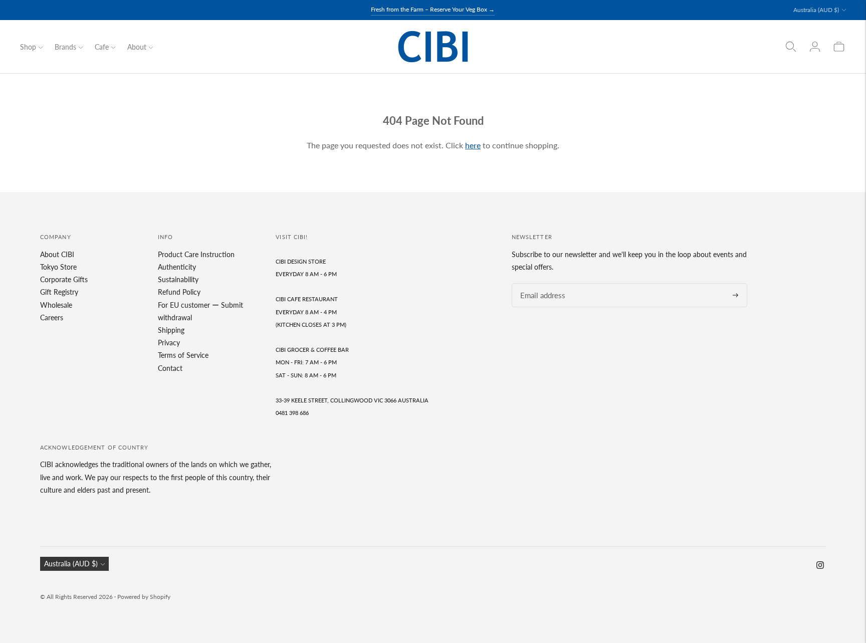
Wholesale (56, 305)
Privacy (169, 342)
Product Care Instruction (196, 254)
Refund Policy (179, 292)
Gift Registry (59, 292)
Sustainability (178, 279)
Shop (28, 47)
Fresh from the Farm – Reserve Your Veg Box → (433, 9)
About (136, 47)
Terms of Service (183, 355)
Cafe (102, 47)
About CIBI (57, 254)
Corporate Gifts (64, 279)
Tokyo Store (58, 267)
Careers (51, 317)
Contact (170, 368)
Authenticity (177, 267)
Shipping (171, 330)
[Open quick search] (791, 47)
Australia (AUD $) (816, 10)
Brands (65, 47)
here (473, 145)
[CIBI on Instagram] (820, 566)
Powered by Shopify (143, 596)
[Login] (815, 47)
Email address (540, 283)
